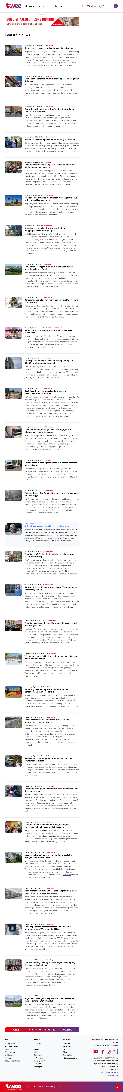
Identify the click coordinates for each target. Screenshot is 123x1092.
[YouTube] (96, 1051)
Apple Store (99, 1045)
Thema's (8, 1058)
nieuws (29, 6)
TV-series (38, 1058)
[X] (115, 1051)
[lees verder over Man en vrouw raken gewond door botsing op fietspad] (42, 146)
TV (35, 1046)
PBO (65, 1052)
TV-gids (37, 1063)
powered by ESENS (53, 1087)
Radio (36, 1049)
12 (49, 1030)
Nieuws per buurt (12, 1061)
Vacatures (67, 1046)
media (42, 6)
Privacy (40, 1087)
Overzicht (38, 1043)
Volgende (67, 1030)
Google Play (112, 1045)
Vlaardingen (10, 1052)
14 (58, 1030)
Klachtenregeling (70, 1058)
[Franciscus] (42, 21)
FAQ (65, 1049)
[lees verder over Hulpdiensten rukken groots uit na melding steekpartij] (42, 58)
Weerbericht (10, 1049)
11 (45, 1030)
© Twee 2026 (30, 1087)
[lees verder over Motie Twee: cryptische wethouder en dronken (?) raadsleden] (42, 340)
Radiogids (38, 1066)
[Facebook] (102, 1051)
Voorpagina (10, 1043)
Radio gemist (39, 1061)
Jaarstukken (68, 1055)
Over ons (67, 1043)
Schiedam (9, 1055)
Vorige (15, 1030)
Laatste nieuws (12, 1046)
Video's (37, 1052)
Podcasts (38, 1055)
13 (54, 1030)
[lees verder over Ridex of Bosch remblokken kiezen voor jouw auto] (42, 534)
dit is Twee (56, 6)
